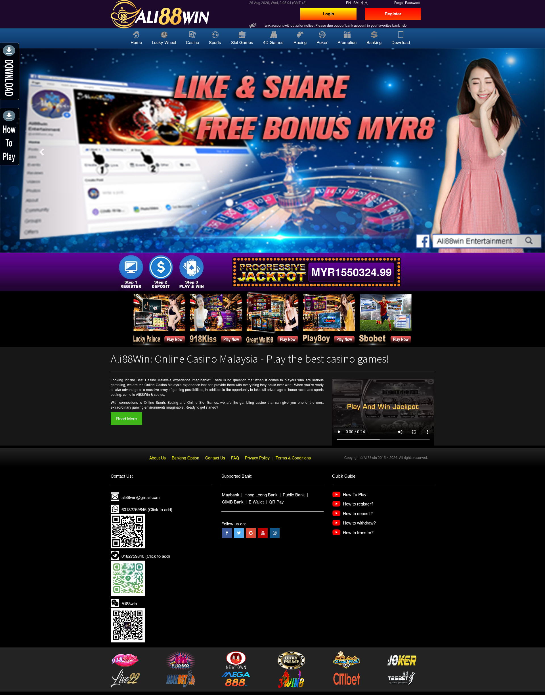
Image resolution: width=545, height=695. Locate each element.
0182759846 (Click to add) (145, 556)
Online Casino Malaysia (163, 384)
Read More (126, 418)
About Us (157, 458)
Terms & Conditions (293, 458)
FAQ (235, 458)
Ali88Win (143, 394)
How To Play (354, 494)
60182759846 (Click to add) (146, 509)
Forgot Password (407, 2)
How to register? (358, 504)
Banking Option (185, 458)
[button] (41, 150)
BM (356, 2)
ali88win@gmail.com (140, 497)
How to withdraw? (359, 523)
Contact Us (215, 458)
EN (348, 2)
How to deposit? (358, 513)
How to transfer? (358, 532)
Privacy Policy (257, 458)
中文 (364, 2)
